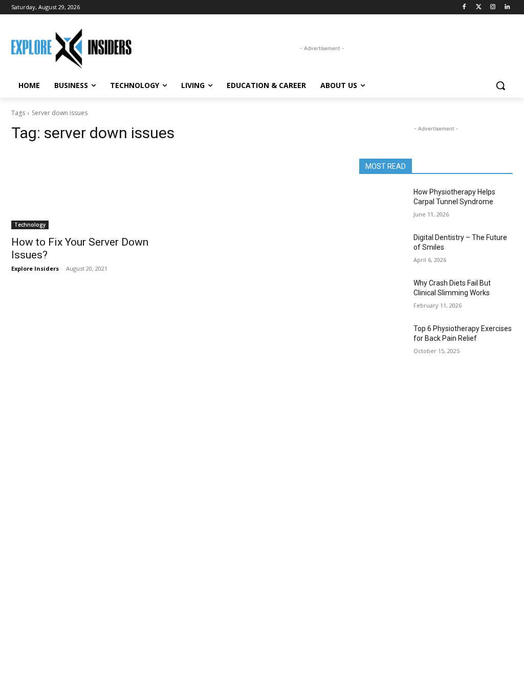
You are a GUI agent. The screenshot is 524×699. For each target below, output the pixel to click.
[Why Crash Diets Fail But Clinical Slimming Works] (382, 294)
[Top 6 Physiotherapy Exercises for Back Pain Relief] (382, 340)
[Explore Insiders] (71, 49)
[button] (500, 85)
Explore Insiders (35, 268)
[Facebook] (464, 7)
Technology (30, 224)
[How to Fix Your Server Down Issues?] (88, 190)
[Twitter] (479, 7)
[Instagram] (492, 7)
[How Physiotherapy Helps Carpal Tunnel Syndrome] (382, 203)
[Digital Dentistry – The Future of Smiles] (382, 249)
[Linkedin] (507, 7)
